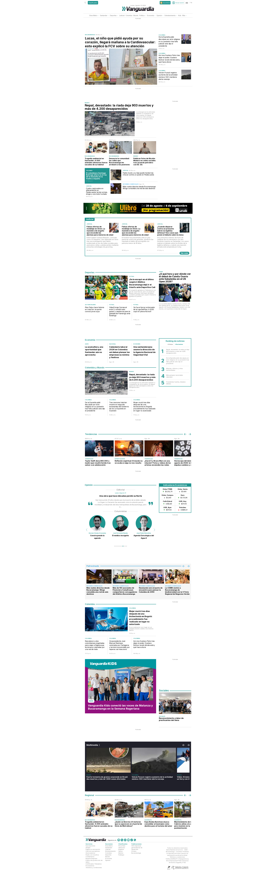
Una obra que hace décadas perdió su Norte (120, 496)
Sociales (162, 716)
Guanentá (148, 820)
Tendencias (89, 459)
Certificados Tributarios (94, 864)
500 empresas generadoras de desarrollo (136, 847)
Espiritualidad (120, 459)
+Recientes (179, 344)
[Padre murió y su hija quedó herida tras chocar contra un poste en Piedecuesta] (116, 175)
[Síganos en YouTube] (128, 840)
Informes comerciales (131, 184)
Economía (150, 15)
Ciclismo (89, 170)
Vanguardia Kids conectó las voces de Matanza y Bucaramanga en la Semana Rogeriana (120, 707)
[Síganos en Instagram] (125, 840)
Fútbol (131, 276)
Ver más (184, 253)
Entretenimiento (170, 15)
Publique (121, 855)
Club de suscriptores (93, 851)
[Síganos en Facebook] (118, 840)
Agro (87, 344)
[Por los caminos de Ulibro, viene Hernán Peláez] (144, 523)
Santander (103, 15)
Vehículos (121, 847)
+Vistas (170, 344)
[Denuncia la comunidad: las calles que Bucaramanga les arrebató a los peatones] (120, 147)
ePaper (88, 847)
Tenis (161, 271)
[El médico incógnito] (97, 523)
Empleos (121, 849)
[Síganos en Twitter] (122, 840)
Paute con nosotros (92, 855)
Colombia (129, 15)
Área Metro (93, 15)
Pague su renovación (93, 849)
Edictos (120, 853)
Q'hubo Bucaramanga (136, 852)
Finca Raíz (121, 846)
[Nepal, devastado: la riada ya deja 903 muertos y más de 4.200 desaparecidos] (106, 383)
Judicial (122, 15)
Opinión (159, 15)
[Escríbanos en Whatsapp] (135, 840)
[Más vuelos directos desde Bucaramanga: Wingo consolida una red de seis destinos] (116, 188)
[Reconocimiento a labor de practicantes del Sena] (175, 703)
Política (141, 15)
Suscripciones (90, 846)
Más (183, 15)
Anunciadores (90, 853)
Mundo (135, 15)
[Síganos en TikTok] (131, 840)
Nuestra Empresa (91, 858)
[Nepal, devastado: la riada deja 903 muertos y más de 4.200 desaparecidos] (110, 123)
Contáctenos (90, 857)
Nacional (112, 344)
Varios (120, 851)
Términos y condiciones (94, 867)
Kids (179, 15)
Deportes (113, 15)
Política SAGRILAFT (172, 859)
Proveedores (90, 866)
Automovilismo (90, 304)
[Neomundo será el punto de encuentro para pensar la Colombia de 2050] (151, 576)
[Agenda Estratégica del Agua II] (120, 523)
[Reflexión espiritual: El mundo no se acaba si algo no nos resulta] (129, 448)
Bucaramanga (90, 34)
